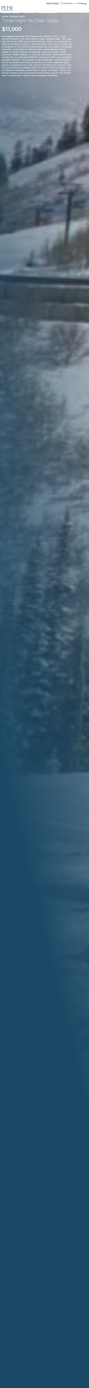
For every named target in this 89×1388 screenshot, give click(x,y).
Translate (80, 3)
